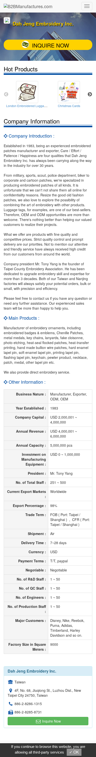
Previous (6, 94)
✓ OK (74, 752)
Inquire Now (50, 45)
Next (89, 94)
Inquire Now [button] (51, 721)
